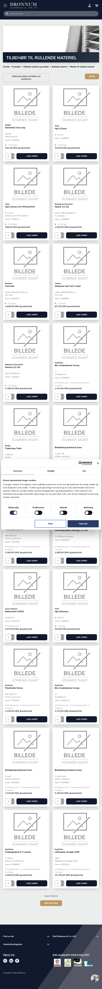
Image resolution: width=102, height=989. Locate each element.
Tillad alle (83, 524)
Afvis (50, 524)
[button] (31, 156)
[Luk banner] (98, 463)
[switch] (38, 513)
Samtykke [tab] (17, 471)
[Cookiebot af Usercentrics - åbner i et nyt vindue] (80, 463)
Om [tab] (84, 471)
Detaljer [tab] (51, 471)
